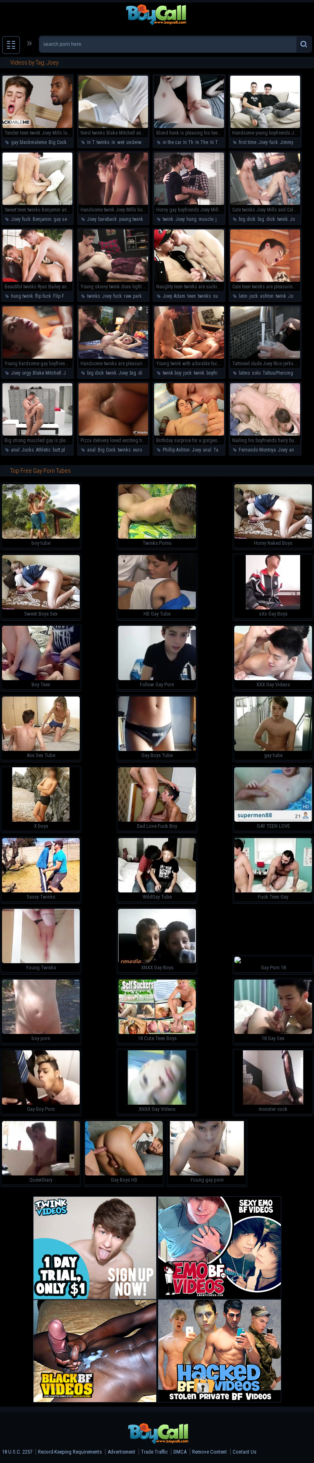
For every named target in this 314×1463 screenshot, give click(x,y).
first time (247, 142)
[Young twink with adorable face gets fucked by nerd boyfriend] (189, 357)
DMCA (179, 1452)
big (261, 219)
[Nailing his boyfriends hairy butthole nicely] (265, 434)
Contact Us (244, 1452)
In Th (188, 142)
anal (15, 450)
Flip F (58, 296)
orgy (26, 373)
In (113, 142)
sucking (221, 296)
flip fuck (43, 296)
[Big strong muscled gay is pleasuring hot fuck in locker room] (37, 434)
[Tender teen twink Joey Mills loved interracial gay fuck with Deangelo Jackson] (37, 126)
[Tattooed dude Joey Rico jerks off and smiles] (265, 357)
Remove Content (209, 1452)
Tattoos (220, 450)
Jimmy (286, 142)
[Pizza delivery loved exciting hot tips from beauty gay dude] (113, 434)
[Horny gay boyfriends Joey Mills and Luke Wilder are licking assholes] (189, 203)
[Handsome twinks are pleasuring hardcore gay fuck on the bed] (113, 357)
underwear (137, 142)
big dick (247, 219)
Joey (262, 142)
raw (127, 296)
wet (120, 142)
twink (168, 219)
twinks (103, 142)
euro (137, 450)
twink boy (172, 373)
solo (256, 373)
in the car (172, 142)
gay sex (61, 219)
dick (270, 219)
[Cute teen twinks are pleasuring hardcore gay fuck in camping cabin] (265, 280)
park (137, 296)
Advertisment (121, 1452)
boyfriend (215, 373)
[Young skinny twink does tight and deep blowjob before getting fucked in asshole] (113, 280)
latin (243, 296)
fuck (273, 142)
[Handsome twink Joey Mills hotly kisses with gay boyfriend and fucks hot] (113, 203)
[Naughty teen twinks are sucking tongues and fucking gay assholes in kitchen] (189, 280)
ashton (267, 296)
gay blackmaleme (29, 142)
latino (244, 373)
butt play (61, 450)
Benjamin (42, 219)
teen (191, 296)
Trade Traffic (154, 1452)
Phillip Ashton (176, 450)
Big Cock (58, 142)
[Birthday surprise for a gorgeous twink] (189, 434)
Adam (179, 296)
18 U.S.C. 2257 (17, 1452)
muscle (206, 219)
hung (191, 219)
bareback (107, 219)
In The (201, 142)
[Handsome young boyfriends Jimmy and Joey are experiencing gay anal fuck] (265, 126)
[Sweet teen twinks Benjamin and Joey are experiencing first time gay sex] (37, 203)
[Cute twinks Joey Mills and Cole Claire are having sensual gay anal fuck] (265, 203)
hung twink (22, 296)
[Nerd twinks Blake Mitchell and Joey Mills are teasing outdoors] (113, 126)
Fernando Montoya (257, 450)
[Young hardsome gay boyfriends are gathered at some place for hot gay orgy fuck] (37, 357)
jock (219, 219)
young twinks (132, 219)
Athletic (43, 450)
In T (90, 142)
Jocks (28, 450)
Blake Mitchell (47, 373)
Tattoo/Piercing (277, 373)
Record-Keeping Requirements (70, 1452)
